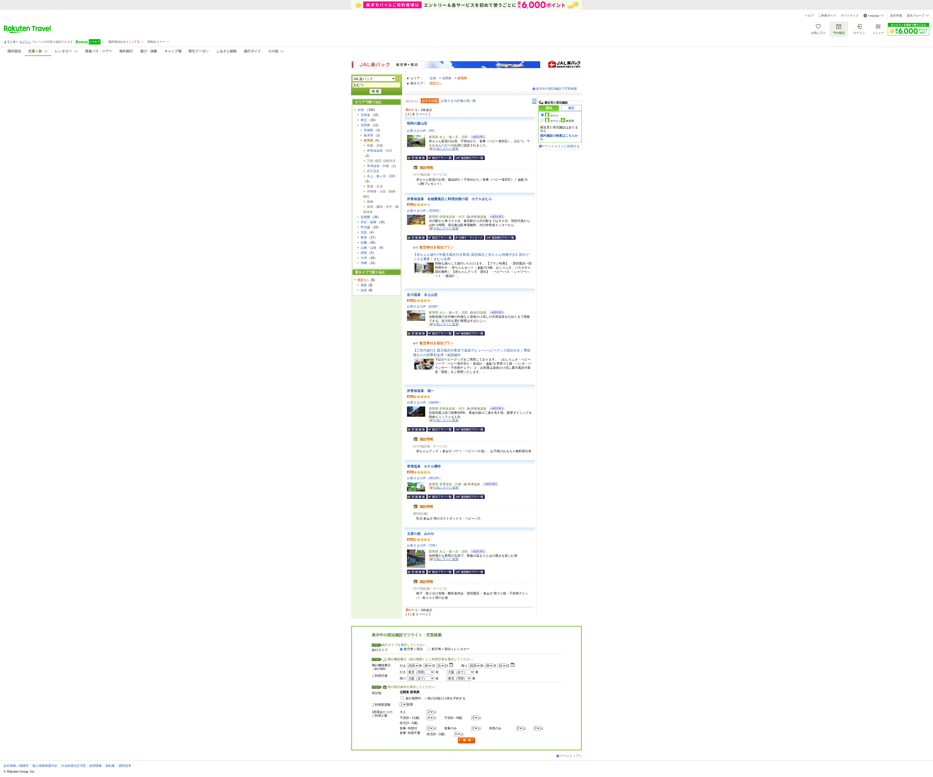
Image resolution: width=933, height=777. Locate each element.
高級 (364, 285)
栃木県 (368, 135)
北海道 (365, 115)
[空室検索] (416, 158)
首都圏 (365, 217)
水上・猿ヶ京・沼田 (381, 176)
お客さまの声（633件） (424, 306)
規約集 (110, 766)
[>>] (534, 101)
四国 (364, 253)
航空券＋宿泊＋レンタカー (451, 649)
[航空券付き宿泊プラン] (469, 158)
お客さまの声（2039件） (424, 210)
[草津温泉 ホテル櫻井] (489, 484)
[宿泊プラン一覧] (440, 158)
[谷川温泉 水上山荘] (495, 313)
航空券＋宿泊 (413, 649)
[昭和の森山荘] (476, 137)
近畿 (364, 242)
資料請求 (125, 766)
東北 (364, 120)
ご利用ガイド (827, 15)
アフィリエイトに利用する (561, 146)
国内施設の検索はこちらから (559, 137)
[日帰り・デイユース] (469, 237)
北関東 (446, 78)
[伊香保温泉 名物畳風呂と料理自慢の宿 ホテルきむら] (495, 217)
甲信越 (365, 227)
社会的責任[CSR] (73, 766)
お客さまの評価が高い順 (458, 101)
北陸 (364, 232)
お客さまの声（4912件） (424, 478)
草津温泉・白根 (378, 166)
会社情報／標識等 (16, 766)
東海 (364, 237)
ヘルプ (809, 15)
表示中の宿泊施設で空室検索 (556, 88)
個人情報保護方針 (45, 766)
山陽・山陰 (368, 247)
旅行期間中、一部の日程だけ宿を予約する (436, 698)
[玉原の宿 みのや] (476, 552)
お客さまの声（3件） (422, 130)
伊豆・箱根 (368, 222)
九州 (364, 258)
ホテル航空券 (562, 120)
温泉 (364, 290)
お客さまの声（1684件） (424, 402)
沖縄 (364, 263)
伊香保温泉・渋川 (379, 150)
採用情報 (95, 766)
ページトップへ (571, 756)
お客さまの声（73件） (423, 545)
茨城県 (368, 130)
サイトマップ (849, 15)
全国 (433, 78)
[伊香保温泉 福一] (495, 409)
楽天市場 (896, 15)
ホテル (554, 115)
